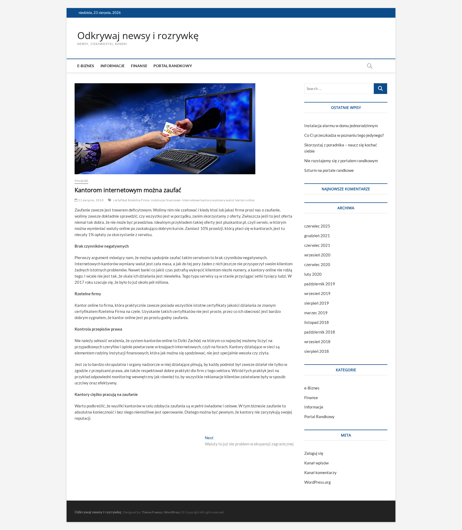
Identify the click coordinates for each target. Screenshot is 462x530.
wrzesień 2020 (317, 254)
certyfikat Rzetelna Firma (131, 200)
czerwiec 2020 (317, 264)
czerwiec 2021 (317, 245)
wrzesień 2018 (317, 341)
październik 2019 (319, 283)
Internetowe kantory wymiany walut (208, 200)
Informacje (113, 65)
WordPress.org (317, 482)
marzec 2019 (316, 312)
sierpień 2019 (316, 303)
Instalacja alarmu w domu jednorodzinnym (341, 125)
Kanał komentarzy (320, 472)
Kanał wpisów (316, 462)
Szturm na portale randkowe (329, 170)
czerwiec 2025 (317, 226)
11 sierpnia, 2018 (90, 200)
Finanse (139, 65)
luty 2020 (313, 274)
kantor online (245, 200)
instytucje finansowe (165, 200)
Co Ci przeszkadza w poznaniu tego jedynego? (344, 135)
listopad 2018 (316, 322)
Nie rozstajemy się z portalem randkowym (341, 160)
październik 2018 (319, 332)
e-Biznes (85, 65)
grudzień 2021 (317, 235)
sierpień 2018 (316, 351)
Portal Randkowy (172, 65)
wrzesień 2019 (317, 293)
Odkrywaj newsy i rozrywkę (138, 35)
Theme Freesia (152, 512)
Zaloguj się (313, 453)
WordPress (172, 512)
